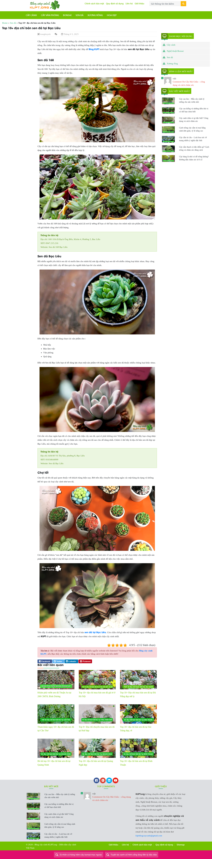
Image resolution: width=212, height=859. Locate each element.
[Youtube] (115, 781)
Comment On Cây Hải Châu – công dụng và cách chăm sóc (189, 81)
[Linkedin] (109, 781)
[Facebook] (96, 781)
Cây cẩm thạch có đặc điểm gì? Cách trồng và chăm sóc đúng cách (194, 148)
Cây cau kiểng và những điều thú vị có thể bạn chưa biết (193, 110)
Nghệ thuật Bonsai (175, 51)
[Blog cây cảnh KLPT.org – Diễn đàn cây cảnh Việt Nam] (44, 4)
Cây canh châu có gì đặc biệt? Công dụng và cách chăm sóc (193, 119)
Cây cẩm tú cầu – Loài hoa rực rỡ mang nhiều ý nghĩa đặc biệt (193, 139)
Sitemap (181, 844)
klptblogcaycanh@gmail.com (149, 835)
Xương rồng (172, 63)
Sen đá (13, 23)
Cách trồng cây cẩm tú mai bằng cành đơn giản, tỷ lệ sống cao (192, 129)
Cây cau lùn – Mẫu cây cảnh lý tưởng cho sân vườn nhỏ (191, 100)
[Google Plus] (103, 781)
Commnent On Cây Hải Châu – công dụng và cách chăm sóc (111, 797)
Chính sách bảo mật (94, 3)
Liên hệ (129, 3)
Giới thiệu (139, 3)
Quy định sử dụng (115, 3)
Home (5, 23)
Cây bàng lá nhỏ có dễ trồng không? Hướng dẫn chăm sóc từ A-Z (194, 158)
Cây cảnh (171, 45)
